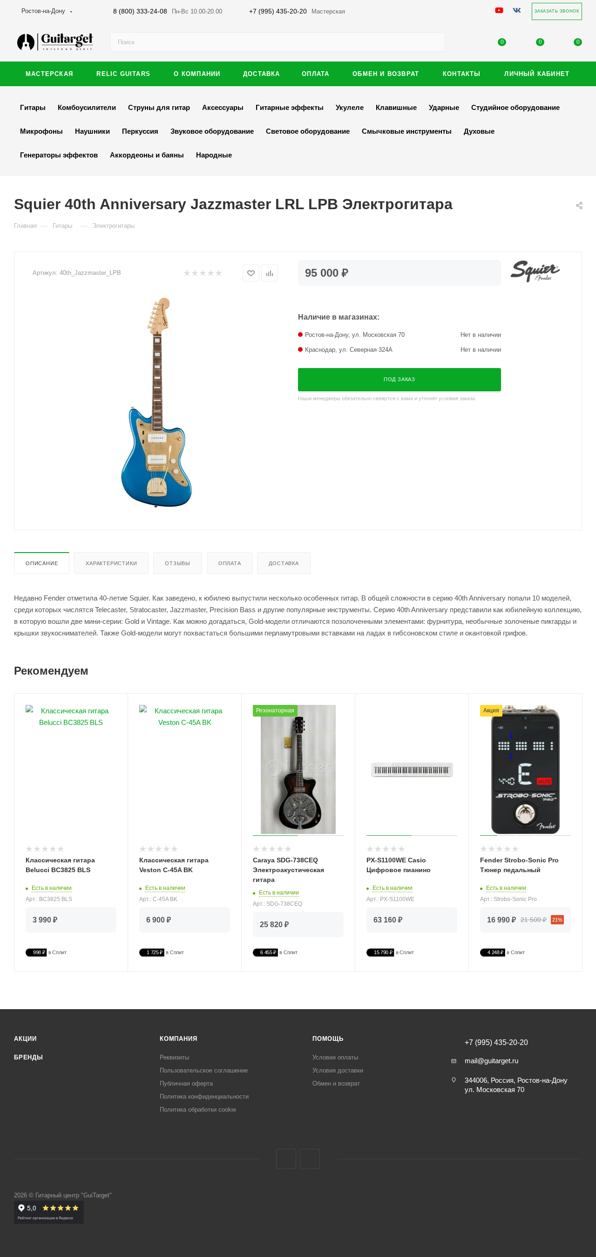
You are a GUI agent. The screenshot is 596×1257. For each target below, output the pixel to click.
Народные (214, 155)
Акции (25, 1038)
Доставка (283, 563)
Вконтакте (286, 1159)
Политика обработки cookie (198, 1109)
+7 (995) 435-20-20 (297, 11)
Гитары (33, 107)
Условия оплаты (335, 1057)
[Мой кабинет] (464, 44)
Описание (42, 563)
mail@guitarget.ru (491, 1061)
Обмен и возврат (336, 1083)
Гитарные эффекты (290, 107)
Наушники (92, 131)
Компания (178, 1038)
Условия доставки (337, 1070)
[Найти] (433, 42)
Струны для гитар (159, 107)
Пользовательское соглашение (204, 1070)
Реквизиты (174, 1057)
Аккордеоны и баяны (147, 155)
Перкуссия (140, 131)
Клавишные (396, 107)
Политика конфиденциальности (204, 1096)
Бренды (28, 1057)
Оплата (229, 563)
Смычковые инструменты (407, 131)
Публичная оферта (186, 1083)
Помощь (328, 1038)
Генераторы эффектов (59, 155)
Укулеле (350, 107)
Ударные (444, 107)
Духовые (479, 131)
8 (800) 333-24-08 (167, 11)
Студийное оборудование (515, 107)
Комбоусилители (87, 107)
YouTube (310, 1159)
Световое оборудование (308, 131)
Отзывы (177, 563)
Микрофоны (41, 131)
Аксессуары (223, 107)
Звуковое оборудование (212, 131)
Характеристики (111, 563)
